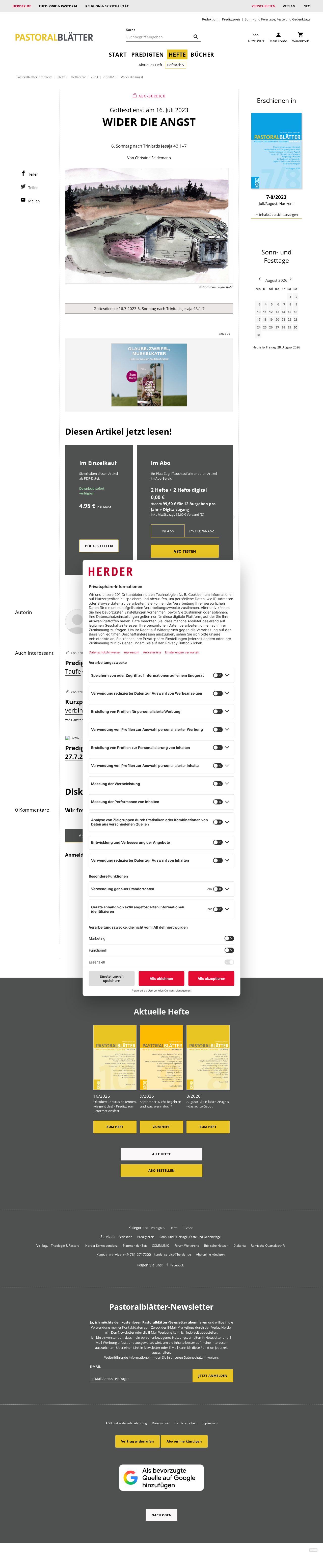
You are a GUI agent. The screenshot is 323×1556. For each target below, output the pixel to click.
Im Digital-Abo (201, 531)
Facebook (177, 1265)
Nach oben (161, 1515)
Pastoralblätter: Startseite (34, 77)
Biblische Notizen (216, 1245)
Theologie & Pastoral (58, 6)
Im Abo (168, 531)
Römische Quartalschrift (268, 1245)
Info (306, 6)
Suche (130, 30)
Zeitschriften (263, 6)
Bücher (202, 54)
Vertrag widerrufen (137, 1441)
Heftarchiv (175, 64)
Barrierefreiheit (186, 1423)
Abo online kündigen (210, 1254)
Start (118, 54)
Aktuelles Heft (150, 64)
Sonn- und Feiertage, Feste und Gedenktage (277, 19)
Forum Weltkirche (186, 1245)
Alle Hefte (161, 1154)
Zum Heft (114, 1126)
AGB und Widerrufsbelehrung (126, 1423)
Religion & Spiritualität (107, 6)
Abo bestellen (161, 1170)
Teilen (33, 174)
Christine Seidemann (153, 157)
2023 (94, 77)
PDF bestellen (99, 546)
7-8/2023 (109, 77)
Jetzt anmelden (213, 1375)
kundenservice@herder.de (172, 1254)
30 (295, 327)
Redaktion (210, 19)
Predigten (147, 54)
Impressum (210, 1423)
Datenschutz (161, 1423)
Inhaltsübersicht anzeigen (278, 214)
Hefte (177, 54)
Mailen (34, 201)
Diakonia (239, 1245)
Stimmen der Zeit (135, 1245)
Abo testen (185, 551)
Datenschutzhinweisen (201, 1357)
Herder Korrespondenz (101, 1245)
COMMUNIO (160, 1245)
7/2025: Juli (79, 738)
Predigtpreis (231, 19)
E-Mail (95, 1366)
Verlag (289, 6)
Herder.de (22, 6)
